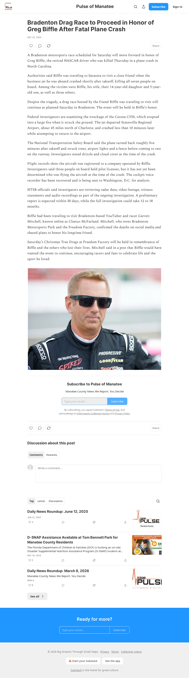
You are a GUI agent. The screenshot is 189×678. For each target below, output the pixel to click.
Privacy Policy (122, 413)
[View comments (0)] (40, 46)
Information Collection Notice (93, 413)
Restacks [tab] (51, 455)
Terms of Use (112, 409)
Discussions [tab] (56, 501)
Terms (115, 651)
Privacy (104, 651)
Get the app (112, 661)
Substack (76, 670)
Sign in (177, 7)
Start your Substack (84, 661)
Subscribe (158, 7)
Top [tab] (32, 501)
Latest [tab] (41, 501)
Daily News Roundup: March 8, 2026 (58, 571)
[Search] (135, 6)
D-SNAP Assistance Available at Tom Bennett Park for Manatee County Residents (72, 539)
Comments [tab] (36, 455)
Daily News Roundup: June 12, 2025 (57, 511)
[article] (94, 519)
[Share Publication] (143, 6)
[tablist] (43, 455)
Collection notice (131, 651)
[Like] (31, 46)
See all (34, 596)
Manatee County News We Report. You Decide (56, 576)
